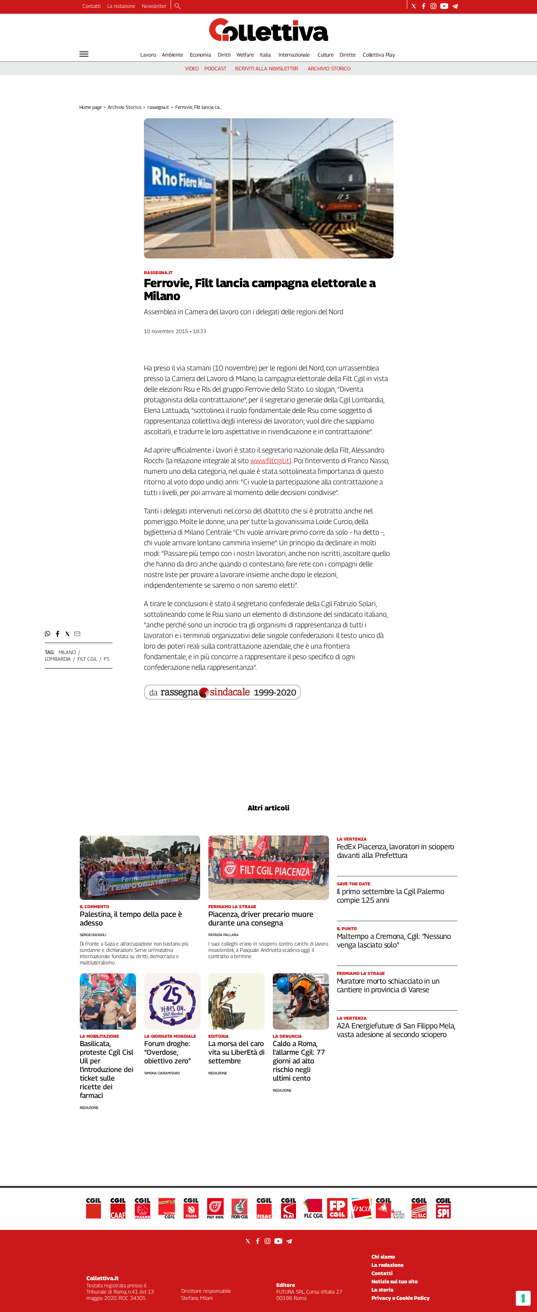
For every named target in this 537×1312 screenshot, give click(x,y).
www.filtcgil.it (269, 460)
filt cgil (87, 659)
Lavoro (148, 54)
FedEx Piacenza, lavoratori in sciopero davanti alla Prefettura (395, 850)
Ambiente (172, 54)
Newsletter (154, 6)
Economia (200, 54)
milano (67, 652)
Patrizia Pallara (223, 935)
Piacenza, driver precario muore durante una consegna (260, 918)
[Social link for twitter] (414, 6)
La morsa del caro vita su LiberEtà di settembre (236, 1052)
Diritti (224, 54)
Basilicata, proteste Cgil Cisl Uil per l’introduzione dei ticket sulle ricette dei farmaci (106, 1069)
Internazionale (294, 54)
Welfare (245, 54)
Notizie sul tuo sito (394, 1281)
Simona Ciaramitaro (162, 1073)
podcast (215, 68)
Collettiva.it (102, 1278)
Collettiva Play (379, 54)
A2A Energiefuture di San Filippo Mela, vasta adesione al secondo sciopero (396, 1030)
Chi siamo (383, 1256)
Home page (90, 107)
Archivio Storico (124, 107)
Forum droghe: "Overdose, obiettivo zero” (167, 1052)
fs (106, 659)
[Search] (177, 6)
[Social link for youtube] (444, 6)
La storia (382, 1289)
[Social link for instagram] (433, 6)
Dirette (347, 54)
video (192, 68)
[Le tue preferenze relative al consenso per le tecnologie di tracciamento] (523, 1298)
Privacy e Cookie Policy (400, 1298)
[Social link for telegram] (455, 6)
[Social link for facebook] (424, 6)
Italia (265, 54)
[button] (48, 634)
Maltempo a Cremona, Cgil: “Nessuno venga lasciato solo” (394, 940)
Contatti (92, 6)
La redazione (121, 6)
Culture (326, 54)
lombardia (58, 659)
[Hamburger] (83, 54)
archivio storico (329, 68)
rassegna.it (158, 107)
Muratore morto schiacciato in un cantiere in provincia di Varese (388, 985)
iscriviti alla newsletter (266, 68)
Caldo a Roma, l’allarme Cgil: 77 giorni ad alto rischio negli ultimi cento (299, 1060)
